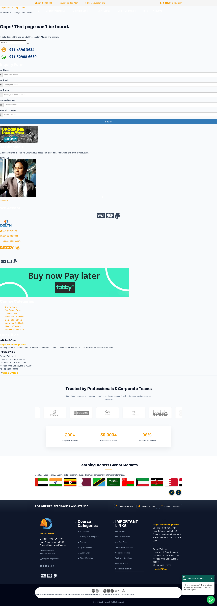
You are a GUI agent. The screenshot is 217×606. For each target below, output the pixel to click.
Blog (145, 11)
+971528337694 (48, 553)
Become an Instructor (14, 329)
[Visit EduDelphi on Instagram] (51, 566)
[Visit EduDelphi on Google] (48, 566)
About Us (157, 11)
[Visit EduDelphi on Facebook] (41, 566)
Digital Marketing (86, 558)
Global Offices (10, 373)
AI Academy (104, 11)
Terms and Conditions (14, 316)
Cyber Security (85, 547)
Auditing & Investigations (89, 536)
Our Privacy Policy (13, 310)
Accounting (84, 531)
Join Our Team (11, 313)
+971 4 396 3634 (44, 2)
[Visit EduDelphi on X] (46, 566)
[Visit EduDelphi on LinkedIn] (43, 566)
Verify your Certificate (14, 323)
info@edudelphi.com (11, 240)
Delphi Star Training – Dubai (12, 7)
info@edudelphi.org (96, 2)
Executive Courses (82, 11)
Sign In (179, 2)
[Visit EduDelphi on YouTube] (53, 566)
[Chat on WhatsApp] (210, 599)
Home (37, 11)
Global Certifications (55, 11)
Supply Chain (85, 552)
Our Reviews (11, 306)
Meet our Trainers (13, 326)
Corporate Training (127, 11)
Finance (82, 542)
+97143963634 (48, 550)
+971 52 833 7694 (70, 2)
